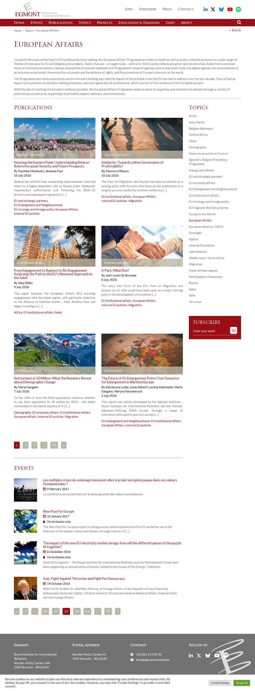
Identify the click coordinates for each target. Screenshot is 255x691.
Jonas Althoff (139, 387)
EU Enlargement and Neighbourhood (38, 205)
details (66, 154)
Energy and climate (201, 170)
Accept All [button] (242, 682)
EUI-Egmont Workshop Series (208, 207)
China (192, 141)
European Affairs (66, 209)
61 (56, 611)
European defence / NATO (206, 226)
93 (54, 445)
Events (36, 23)
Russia (193, 283)
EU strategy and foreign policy (34, 209)
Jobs (129, 9)
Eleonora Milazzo (117, 171)
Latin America (198, 251)
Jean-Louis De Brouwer (121, 275)
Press (167, 9)
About (186, 23)
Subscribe (147, 9)
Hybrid (193, 239)
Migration (135, 200)
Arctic (193, 116)
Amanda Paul (54, 171)
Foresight (195, 233)
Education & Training (139, 23)
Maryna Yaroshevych (128, 391)
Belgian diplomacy (201, 128)
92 (108, 611)
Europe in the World (202, 214)
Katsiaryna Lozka (117, 387)
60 (45, 611)
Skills (192, 295)
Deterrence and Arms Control (208, 153)
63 (77, 611)
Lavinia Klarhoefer (161, 387)
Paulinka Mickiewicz (31, 171)
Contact (186, 9)
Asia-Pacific (197, 122)
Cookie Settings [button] (220, 682)
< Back (235, 30)
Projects (105, 23)
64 (87, 611)
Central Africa (198, 134)
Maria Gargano (28, 387)
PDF (25, 154)
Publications (61, 23)
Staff (170, 23)
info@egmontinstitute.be (152, 659)
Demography (22, 412)
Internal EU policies (27, 213)
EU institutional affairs (116, 196)
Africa (18, 312)
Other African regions (203, 270)
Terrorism (195, 302)
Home (19, 23)
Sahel (58, 312)
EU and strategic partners (31, 200)
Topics (85, 23)
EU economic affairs (45, 412)
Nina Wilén (25, 283)
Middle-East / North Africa (206, 258)
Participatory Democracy (206, 276)
